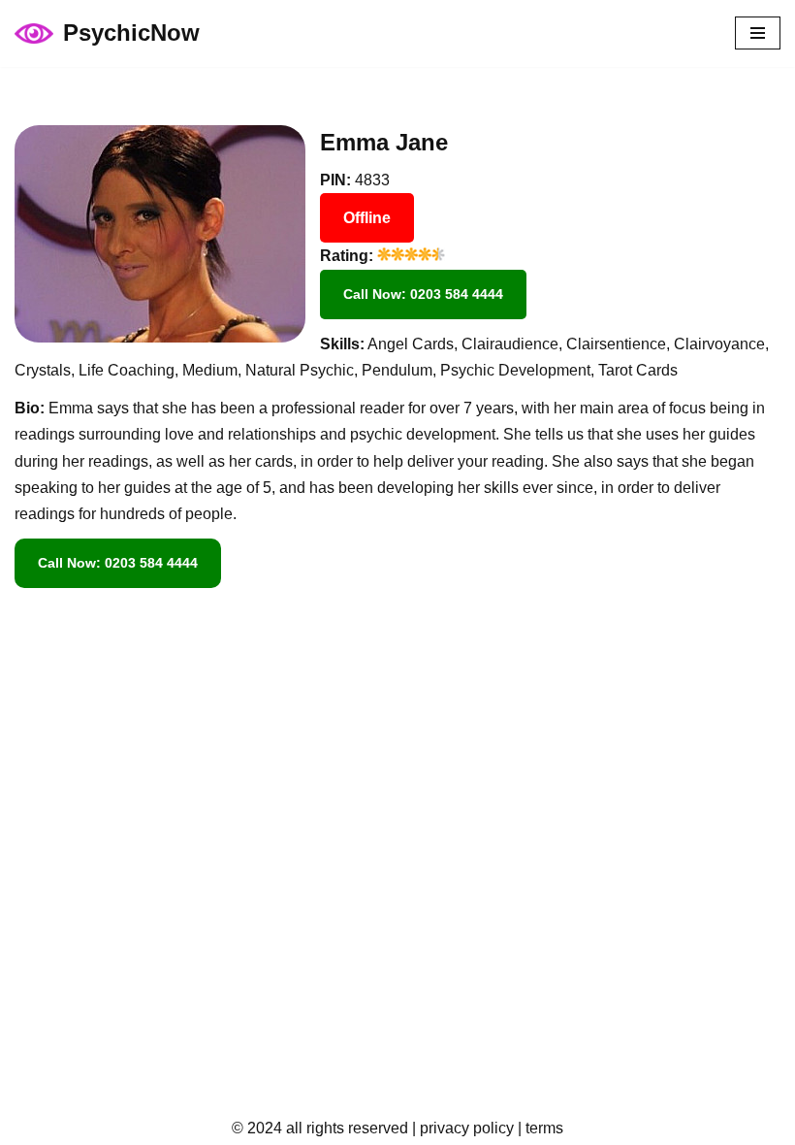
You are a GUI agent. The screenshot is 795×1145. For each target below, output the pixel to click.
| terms (538, 1128)
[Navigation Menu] (757, 32)
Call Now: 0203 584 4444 (423, 294)
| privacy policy (461, 1128)
